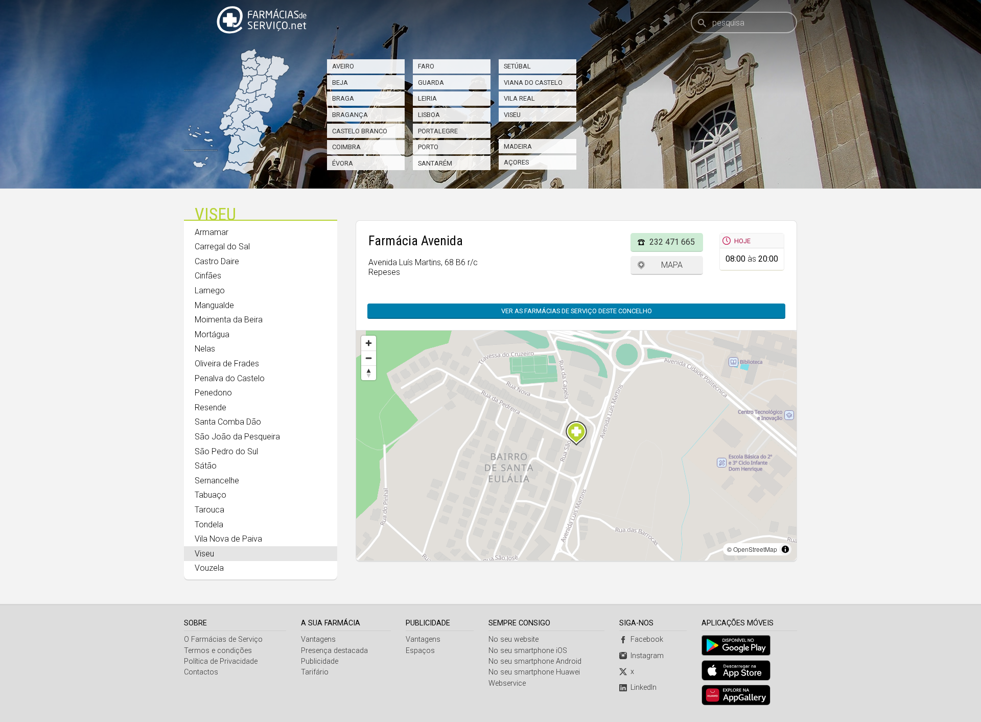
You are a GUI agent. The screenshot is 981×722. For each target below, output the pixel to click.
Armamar (211, 232)
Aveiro (343, 66)
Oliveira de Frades (227, 363)
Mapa (672, 265)
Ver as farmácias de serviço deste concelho (576, 311)
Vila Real (519, 98)
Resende (210, 407)
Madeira (518, 146)
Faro (426, 66)
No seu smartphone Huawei (534, 672)
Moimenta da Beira (229, 319)
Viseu (512, 115)
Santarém (435, 163)
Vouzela (209, 568)
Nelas (205, 349)
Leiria (427, 98)
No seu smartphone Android (534, 661)
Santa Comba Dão (228, 422)
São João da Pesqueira (237, 436)
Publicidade (319, 661)
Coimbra (346, 147)
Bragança (350, 115)
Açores (516, 162)
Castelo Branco (359, 131)
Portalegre (438, 131)
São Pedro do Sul (226, 451)
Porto (428, 147)
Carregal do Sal (222, 246)
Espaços (420, 650)
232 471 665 (672, 242)
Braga (343, 98)
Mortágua (212, 334)
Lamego (210, 290)
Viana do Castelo (533, 82)
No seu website (513, 639)
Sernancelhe (217, 480)
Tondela (209, 524)
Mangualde (214, 305)
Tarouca (209, 510)
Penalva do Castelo (230, 378)
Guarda (431, 82)
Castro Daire (217, 261)
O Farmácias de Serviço (223, 639)
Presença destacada (334, 650)
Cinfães (208, 276)
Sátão (206, 466)
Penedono (213, 393)
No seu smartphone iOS (527, 650)
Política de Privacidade (221, 661)
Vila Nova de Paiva (228, 539)
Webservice (507, 683)
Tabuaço (210, 495)
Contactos (201, 672)
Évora (342, 163)
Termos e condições (218, 650)
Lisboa (429, 115)
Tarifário (315, 672)
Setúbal (517, 66)
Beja (340, 82)
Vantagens (318, 639)
